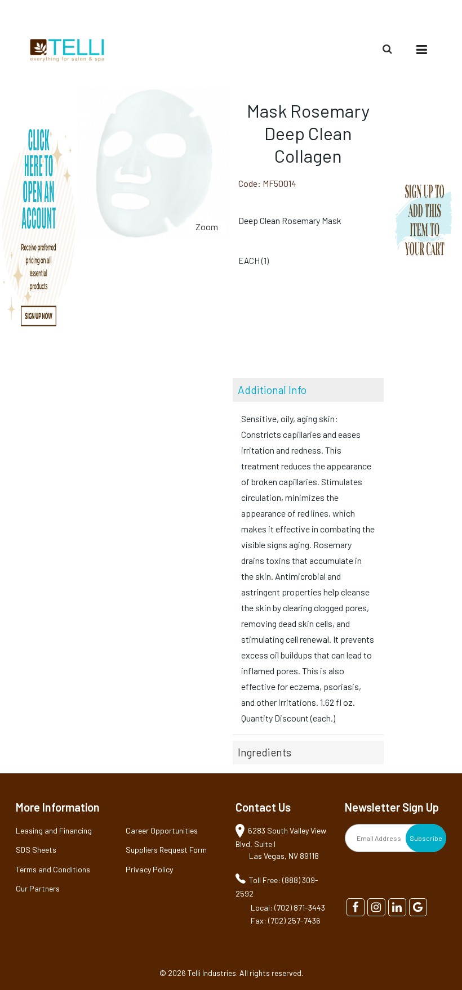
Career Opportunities (162, 830)
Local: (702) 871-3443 (288, 907)
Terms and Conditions (53, 869)
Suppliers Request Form (166, 849)
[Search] (388, 49)
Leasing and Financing (54, 830)
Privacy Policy (149, 869)
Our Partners (38, 888)
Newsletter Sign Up (392, 807)
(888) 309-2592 (407, 15)
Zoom (207, 226)
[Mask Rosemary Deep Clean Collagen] (153, 95)
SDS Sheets (36, 849)
